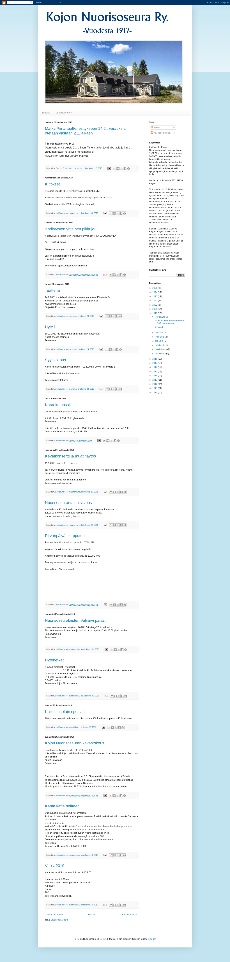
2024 (155, 292)
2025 (155, 288)
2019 (155, 313)
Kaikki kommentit (161, 133)
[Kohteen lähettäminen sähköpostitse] (115, 168)
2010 (155, 392)
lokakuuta (160, 337)
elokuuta (159, 341)
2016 (155, 367)
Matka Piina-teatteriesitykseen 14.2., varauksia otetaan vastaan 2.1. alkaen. (85, 130)
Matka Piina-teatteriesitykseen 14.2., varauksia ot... (169, 321)
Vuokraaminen (64, 112)
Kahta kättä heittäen (62, 806)
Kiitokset (52, 184)
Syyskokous (55, 360)
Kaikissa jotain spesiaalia (67, 711)
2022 (155, 300)
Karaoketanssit (58, 405)
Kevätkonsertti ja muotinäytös (70, 456)
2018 (155, 359)
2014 (155, 375)
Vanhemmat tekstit (128, 914)
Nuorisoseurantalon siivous (68, 502)
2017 (155, 363)
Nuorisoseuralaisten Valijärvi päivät (75, 620)
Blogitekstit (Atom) (59, 920)
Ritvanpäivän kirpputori (65, 535)
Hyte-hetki (54, 327)
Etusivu (46, 112)
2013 (155, 380)
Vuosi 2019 (54, 865)
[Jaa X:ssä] (121, 168)
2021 (155, 305)
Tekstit (156, 127)
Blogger (152, 939)
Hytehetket (54, 660)
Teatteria (52, 290)
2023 (155, 296)
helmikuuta (160, 353)
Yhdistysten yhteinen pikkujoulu (72, 229)
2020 (155, 309)
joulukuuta (160, 317)
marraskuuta (161, 332)
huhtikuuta (160, 345)
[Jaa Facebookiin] (125, 168)
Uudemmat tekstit (54, 914)
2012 (155, 384)
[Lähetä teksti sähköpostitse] (109, 168)
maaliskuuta (161, 349)
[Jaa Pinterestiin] (128, 168)
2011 (155, 388)
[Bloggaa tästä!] (118, 168)
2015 (155, 371)
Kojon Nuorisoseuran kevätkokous (74, 743)
